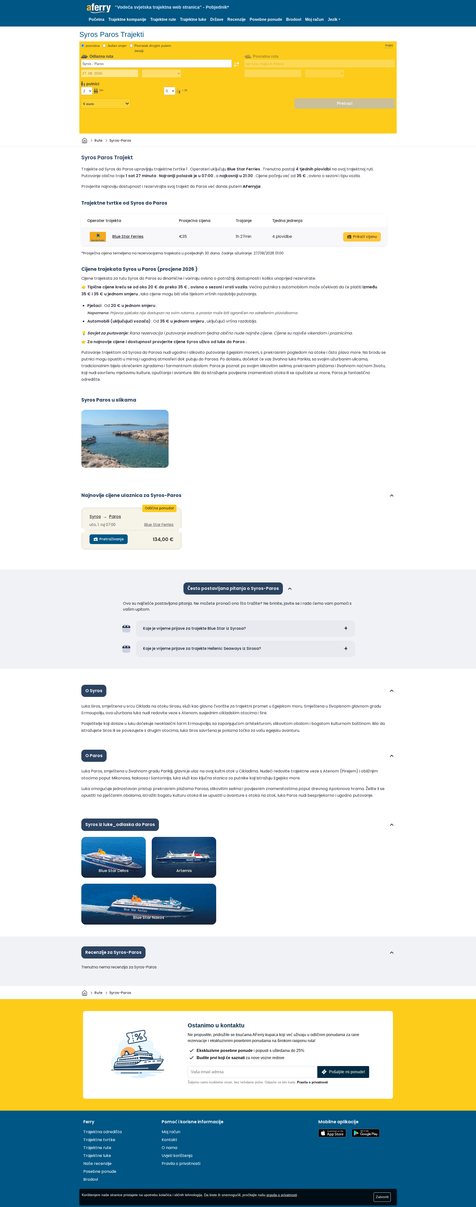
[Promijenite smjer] (236, 64)
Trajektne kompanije (127, 19)
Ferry (88, 1122)
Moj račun (314, 19)
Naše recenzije (97, 1163)
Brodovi (293, 19)
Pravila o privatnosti (312, 1082)
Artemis (184, 870)
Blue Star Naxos (148, 917)
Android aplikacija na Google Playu (366, 1133)
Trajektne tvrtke (99, 1140)
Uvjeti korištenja (177, 1155)
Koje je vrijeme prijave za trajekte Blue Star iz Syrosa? (194, 628)
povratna (93, 46)
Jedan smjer (117, 46)
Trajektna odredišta (102, 1132)
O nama (169, 1148)
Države (216, 19)
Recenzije (236, 19)
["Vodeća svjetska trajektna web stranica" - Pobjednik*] (99, 8)
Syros (95, 517)
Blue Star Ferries (128, 236)
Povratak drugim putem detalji (152, 48)
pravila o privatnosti (282, 1195)
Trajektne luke (193, 19)
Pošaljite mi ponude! (347, 1072)
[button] (334, 20)
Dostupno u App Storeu (332, 1133)
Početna (96, 19)
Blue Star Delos (114, 870)
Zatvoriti (382, 1197)
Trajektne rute (163, 19)
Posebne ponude (266, 19)
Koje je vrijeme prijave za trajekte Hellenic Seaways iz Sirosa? (202, 648)
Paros (115, 517)
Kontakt (169, 1140)
